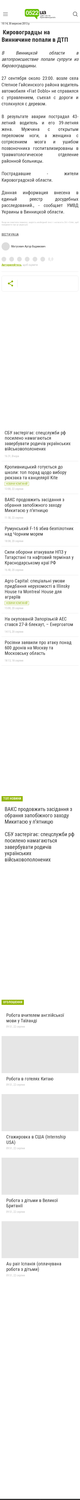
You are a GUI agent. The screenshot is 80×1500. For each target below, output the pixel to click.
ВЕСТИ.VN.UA (10, 234)
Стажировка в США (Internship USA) (36, 1139)
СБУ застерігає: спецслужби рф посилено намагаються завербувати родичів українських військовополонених (38, 441)
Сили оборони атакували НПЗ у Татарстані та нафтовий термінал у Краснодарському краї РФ (39, 557)
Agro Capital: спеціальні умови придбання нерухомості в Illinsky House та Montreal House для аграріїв (37, 589)
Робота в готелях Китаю (29, 1079)
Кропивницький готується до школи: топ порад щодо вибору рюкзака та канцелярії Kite (35, 472)
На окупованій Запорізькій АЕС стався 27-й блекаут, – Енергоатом (39, 621)
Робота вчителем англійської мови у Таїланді (35, 1017)
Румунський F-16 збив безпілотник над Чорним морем (39, 531)
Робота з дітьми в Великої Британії (32, 1203)
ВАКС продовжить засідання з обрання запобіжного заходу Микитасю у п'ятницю (34, 505)
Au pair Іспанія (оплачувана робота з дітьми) (33, 1266)
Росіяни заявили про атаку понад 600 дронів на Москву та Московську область (38, 648)
